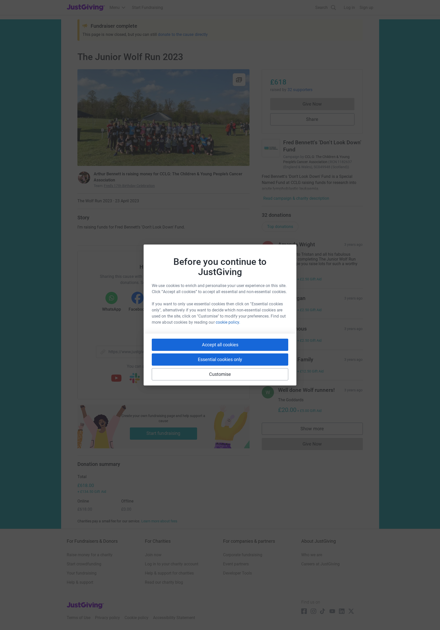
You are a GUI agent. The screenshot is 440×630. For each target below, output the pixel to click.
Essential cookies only (220, 359)
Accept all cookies (220, 344)
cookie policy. (228, 322)
